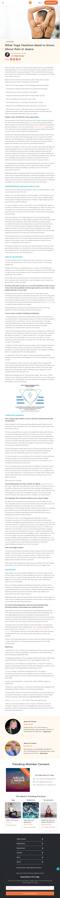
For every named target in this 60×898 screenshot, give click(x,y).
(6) (40, 302)
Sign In (40, 2)
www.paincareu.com (16, 700)
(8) (27, 355)
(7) (41, 310)
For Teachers (15, 53)
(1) (30, 122)
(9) (18, 428)
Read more (47, 731)
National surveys (40, 127)
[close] (58, 868)
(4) (49, 160)
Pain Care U (49, 302)
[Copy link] (17, 59)
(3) (44, 143)
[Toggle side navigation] (3, 3)
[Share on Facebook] (11, 59)
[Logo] (30, 2)
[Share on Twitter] (14, 59)
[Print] (20, 59)
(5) (38, 195)
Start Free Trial (51, 2)
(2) (31, 122)
